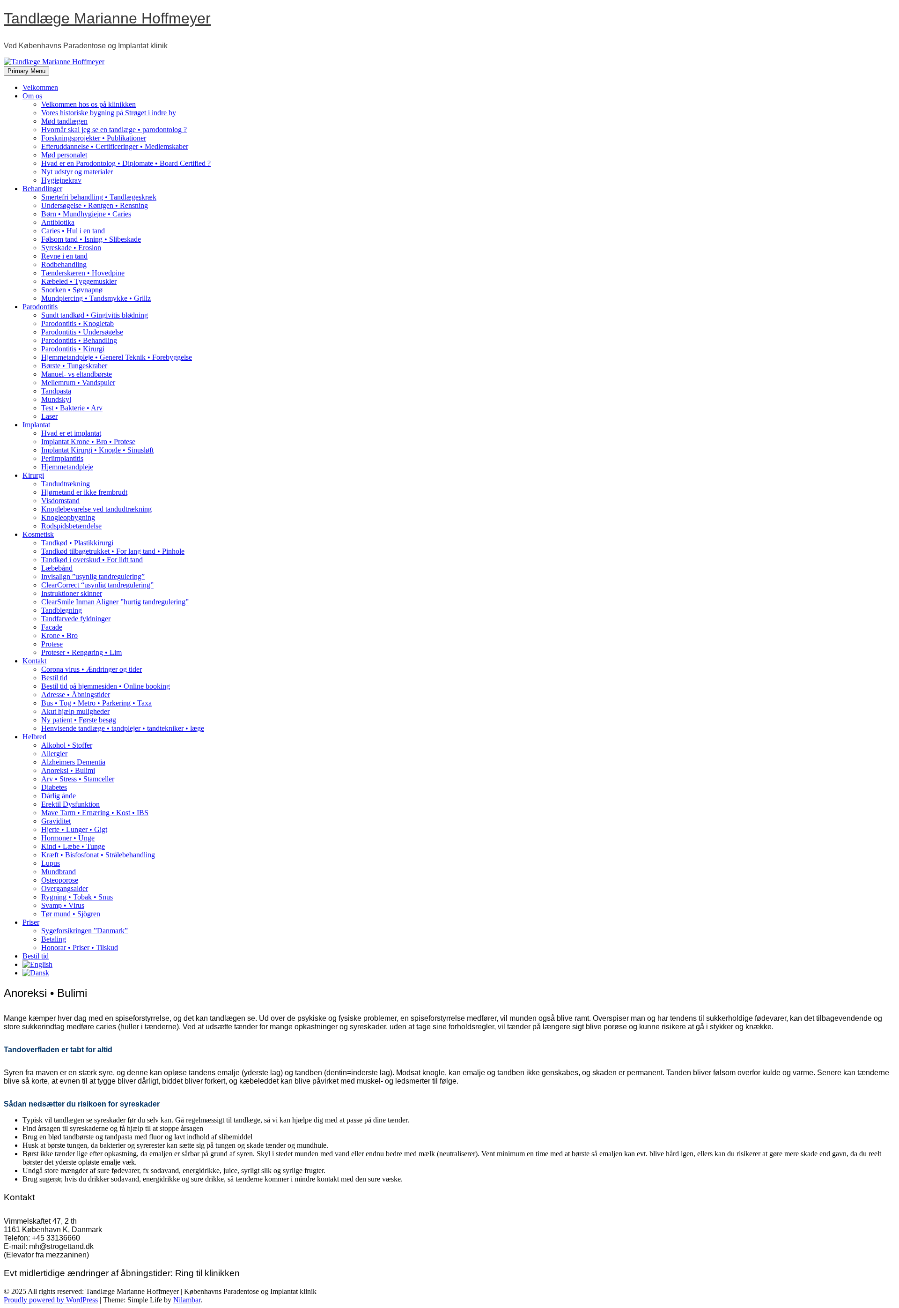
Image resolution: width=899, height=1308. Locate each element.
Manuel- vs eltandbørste (76, 374)
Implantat (36, 425)
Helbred (34, 737)
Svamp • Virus (62, 905)
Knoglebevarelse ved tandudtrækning (96, 509)
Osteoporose (59, 880)
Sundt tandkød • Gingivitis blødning (94, 315)
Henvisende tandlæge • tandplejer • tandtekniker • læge (122, 728)
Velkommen (40, 87)
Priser (30, 922)
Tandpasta (56, 391)
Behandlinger (42, 189)
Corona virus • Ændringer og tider (91, 669)
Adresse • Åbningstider (75, 695)
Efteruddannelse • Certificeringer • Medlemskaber (114, 146)
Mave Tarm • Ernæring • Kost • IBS (94, 813)
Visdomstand (60, 501)
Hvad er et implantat (71, 433)
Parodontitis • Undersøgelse (82, 332)
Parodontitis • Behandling (79, 340)
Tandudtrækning (65, 484)
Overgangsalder (64, 888)
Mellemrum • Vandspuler (78, 382)
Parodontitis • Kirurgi (72, 349)
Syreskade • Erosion (71, 248)
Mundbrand (58, 872)
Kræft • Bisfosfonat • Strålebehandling (98, 855)
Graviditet (56, 821)
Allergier (54, 754)
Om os (32, 96)
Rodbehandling (64, 264)
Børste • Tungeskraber (74, 366)
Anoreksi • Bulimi (68, 770)
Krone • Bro (59, 635)
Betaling (53, 939)
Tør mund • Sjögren (70, 914)
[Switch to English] (37, 964)
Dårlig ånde (58, 796)
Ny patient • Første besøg (78, 720)
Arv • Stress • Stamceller (77, 779)
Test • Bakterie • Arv (72, 408)
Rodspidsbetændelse (71, 526)
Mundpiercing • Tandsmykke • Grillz (96, 298)
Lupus (50, 863)
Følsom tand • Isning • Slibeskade (91, 239)
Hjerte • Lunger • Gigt (74, 829)
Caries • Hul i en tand (73, 231)
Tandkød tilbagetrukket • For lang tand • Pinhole (112, 551)
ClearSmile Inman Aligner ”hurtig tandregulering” (115, 602)
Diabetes (54, 787)
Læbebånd (57, 568)
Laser (49, 416)
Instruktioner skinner (71, 593)
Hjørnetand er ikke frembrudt (84, 492)
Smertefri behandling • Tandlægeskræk (98, 197)
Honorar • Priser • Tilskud (79, 947)
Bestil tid (54, 678)
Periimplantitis (62, 458)
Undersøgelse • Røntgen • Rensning (94, 205)
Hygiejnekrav (61, 180)
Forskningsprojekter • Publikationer (93, 138)
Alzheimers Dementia (73, 762)
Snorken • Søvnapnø (72, 290)
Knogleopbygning (68, 517)
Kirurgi (33, 475)
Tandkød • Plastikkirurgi (77, 543)
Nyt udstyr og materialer (77, 172)
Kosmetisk (38, 534)
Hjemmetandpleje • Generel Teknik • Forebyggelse (116, 357)
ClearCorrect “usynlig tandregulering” (97, 585)
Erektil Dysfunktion (70, 804)
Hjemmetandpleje (67, 467)
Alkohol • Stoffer (66, 745)
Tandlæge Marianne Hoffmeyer (107, 18)
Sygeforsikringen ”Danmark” (84, 931)
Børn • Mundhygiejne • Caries (86, 214)
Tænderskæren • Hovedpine (83, 273)
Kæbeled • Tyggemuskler (79, 281)
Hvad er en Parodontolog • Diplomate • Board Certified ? (126, 163)
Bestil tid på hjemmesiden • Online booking (105, 686)
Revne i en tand (64, 256)
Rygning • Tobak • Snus (77, 897)
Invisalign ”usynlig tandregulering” (93, 576)
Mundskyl (56, 399)
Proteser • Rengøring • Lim (81, 652)
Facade (51, 627)
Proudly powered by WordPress (51, 1300)
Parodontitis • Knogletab (77, 323)
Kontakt (34, 661)
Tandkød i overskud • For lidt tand (92, 560)
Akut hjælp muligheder (75, 711)
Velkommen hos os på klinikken (88, 104)
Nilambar (186, 1300)
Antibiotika (57, 222)
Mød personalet (64, 155)
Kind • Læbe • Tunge (73, 846)
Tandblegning (61, 610)
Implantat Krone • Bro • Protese (88, 442)
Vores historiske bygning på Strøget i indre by (108, 113)
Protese (52, 644)
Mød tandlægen (64, 121)
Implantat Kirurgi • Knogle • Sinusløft (97, 450)
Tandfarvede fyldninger (76, 619)
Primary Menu (26, 70)
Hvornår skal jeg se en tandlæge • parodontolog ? (114, 130)
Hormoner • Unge (68, 838)
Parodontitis (40, 307)
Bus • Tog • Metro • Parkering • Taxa (96, 703)
